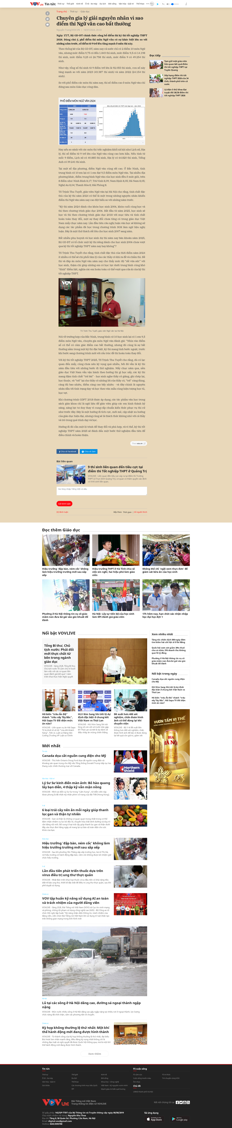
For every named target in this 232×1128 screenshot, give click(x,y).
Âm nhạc (136, 1082)
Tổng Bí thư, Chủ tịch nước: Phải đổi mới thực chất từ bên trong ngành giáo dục (59, 654)
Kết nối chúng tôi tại (164, 1102)
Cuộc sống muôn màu (142, 1078)
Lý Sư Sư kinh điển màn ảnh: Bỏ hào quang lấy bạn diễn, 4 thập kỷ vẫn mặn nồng (76, 785)
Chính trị (45, 894)
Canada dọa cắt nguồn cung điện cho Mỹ (74, 756)
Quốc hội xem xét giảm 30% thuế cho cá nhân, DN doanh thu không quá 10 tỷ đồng (169, 650)
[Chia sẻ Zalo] (47, 19)
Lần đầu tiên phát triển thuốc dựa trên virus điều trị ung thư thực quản (72, 873)
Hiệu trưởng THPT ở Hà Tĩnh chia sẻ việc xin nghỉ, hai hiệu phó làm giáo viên (113, 572)
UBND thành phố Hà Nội (143, 1091)
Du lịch (103, 3)
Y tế (43, 805)
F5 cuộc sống (140, 1068)
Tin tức (44, 751)
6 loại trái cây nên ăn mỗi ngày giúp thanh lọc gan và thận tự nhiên (75, 812)
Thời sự (60, 3)
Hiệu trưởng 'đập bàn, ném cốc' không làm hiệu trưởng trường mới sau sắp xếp (65, 572)
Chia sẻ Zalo (90, 451)
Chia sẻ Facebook (68, 451)
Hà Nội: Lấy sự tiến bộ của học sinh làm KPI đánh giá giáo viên (113, 615)
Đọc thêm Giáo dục (61, 530)
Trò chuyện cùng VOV (171, 1078)
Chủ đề (137, 1085)
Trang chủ (62, 11)
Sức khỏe (46, 1085)
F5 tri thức (166, 1074)
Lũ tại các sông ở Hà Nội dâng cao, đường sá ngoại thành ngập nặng (91, 1005)
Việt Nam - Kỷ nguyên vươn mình (114, 1085)
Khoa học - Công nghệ (110, 1082)
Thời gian (127, 512)
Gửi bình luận (64, 503)
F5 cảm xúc (137, 1074)
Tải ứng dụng (151, 1112)
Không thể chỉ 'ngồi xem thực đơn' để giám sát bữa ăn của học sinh (165, 570)
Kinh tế (79, 3)
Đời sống (112, 3)
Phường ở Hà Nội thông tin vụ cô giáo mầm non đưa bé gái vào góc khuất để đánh (65, 617)
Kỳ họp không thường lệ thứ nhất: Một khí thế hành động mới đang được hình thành (75, 1030)
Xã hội (44, 998)
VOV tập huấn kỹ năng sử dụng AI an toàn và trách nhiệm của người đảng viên (75, 900)
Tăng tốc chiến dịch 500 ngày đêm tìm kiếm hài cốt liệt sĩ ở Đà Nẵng (168, 641)
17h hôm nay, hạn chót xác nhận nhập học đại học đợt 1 (165, 615)
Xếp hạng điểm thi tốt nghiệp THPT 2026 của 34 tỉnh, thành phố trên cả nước (176, 79)
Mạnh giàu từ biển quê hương (113, 1089)
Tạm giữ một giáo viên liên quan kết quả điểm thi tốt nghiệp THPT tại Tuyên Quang (176, 65)
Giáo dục (85, 11)
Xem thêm (94, 1053)
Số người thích (140, 512)
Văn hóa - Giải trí (126, 3)
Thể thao (140, 3)
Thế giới (70, 3)
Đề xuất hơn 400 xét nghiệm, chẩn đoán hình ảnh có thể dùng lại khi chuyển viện (128, 719)
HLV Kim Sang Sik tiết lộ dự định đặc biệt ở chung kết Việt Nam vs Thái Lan (94, 717)
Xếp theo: (117, 512)
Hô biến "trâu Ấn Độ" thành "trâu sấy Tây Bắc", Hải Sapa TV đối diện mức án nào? (57, 719)
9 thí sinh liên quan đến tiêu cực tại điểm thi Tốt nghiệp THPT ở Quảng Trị (117, 469)
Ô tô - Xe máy (91, 3)
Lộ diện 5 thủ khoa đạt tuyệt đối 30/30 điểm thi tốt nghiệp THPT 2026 (176, 92)
